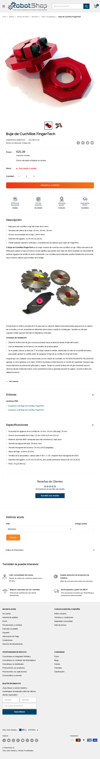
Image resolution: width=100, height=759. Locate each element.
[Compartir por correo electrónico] (92, 143)
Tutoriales (58, 668)
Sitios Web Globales (9, 730)
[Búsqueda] (86, 6)
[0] (95, 6)
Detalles (15, 208)
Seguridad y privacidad (63, 621)
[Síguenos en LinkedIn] (32, 740)
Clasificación (59, 672)
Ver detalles (38, 208)
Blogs (56, 660)
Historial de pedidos (10, 617)
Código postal (81, 524)
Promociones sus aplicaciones (14, 672)
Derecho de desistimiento (12, 644)
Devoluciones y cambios (12, 625)
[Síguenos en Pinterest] (18, 740)
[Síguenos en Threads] (36, 740)
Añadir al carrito (50, 185)
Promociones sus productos (13, 668)
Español (32, 730)
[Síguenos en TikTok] (27, 740)
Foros (56, 656)
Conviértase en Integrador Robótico (16, 656)
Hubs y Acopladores (48, 17)
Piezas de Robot (23, 17)
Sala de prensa (60, 625)
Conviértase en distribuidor (13, 664)
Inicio (4, 17)
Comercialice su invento (12, 675)
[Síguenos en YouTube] (22, 740)
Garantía (5, 632)
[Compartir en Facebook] (78, 143)
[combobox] (67, 6)
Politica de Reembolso (14, 550)
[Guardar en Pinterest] (83, 143)
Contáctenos (7, 640)
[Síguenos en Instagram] (13, 740)
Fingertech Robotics (15, 140)
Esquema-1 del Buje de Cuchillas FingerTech (26, 406)
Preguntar (61, 208)
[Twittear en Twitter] (87, 143)
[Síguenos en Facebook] (4, 740)
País (8, 524)
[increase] (33, 176)
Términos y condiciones (63, 617)
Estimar (13, 537)
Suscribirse (19, 712)
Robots (11, 17)
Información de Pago (10, 636)
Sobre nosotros (60, 614)
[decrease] (19, 176)
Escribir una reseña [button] (50, 496)
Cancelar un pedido (10, 629)
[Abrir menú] (3, 6)
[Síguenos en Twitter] (8, 740)
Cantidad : (10, 176)
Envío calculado (22, 160)
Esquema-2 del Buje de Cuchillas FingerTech (26, 410)
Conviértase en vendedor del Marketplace (19, 660)
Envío (4, 621)
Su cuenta (6, 614)
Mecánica (35, 17)
